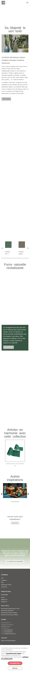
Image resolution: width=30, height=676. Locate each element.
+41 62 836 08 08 (7, 630)
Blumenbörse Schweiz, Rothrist (9, 612)
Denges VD (4, 601)
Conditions (4, 580)
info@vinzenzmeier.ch (10, 633)
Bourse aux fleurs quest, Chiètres (9, 614)
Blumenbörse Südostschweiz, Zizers (10, 608)
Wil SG (3, 597)
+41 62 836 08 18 (7, 632)
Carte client (4, 586)
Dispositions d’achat (6, 584)
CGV (2, 578)
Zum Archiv (15, 523)
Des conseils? (8, 347)
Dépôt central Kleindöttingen (8, 640)
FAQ (2, 582)
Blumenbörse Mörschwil (7, 610)
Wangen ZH (4, 599)
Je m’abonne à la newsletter (15, 561)
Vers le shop (6, 99)
